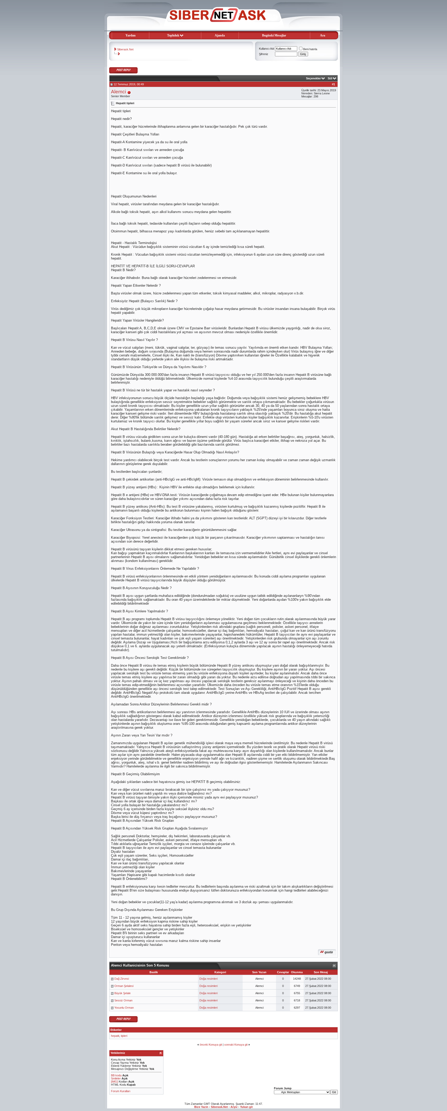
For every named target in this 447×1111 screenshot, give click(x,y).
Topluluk (173, 35)
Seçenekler (313, 78)
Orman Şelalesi (123, 985)
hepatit (115, 1035)
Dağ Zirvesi (121, 978)
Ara (322, 35)
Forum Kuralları (120, 1091)
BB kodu (116, 1075)
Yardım (130, 35)
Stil (330, 78)
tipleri (124, 1035)
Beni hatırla (310, 49)
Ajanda (220, 35)
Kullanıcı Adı (266, 48)
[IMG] (114, 1081)
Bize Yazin (201, 1106)
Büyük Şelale (122, 993)
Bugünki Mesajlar (274, 35)
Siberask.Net (125, 49)
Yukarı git (246, 1106)
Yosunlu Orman (124, 1007)
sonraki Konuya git (236, 1044)
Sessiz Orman (123, 1000)
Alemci (118, 91)
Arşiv (233, 1106)
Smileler (116, 1078)
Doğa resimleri (208, 978)
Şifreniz (263, 54)
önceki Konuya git (211, 1044)
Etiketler (116, 1029)
